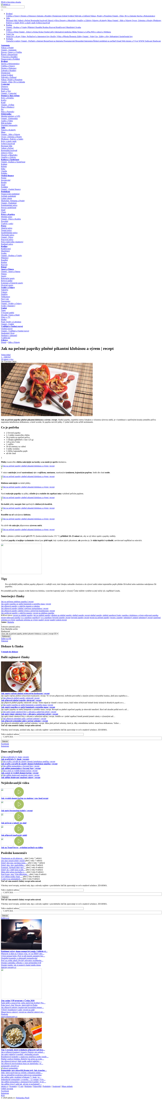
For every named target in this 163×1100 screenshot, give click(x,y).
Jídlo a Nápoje (14, 342)
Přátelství (32, 27)
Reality (4, 182)
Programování (69, 41)
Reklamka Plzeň (22, 1098)
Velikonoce (5, 297)
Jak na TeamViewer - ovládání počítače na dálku (22, 847)
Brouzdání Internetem (84, 41)
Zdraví (8, 30)
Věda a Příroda (63, 36)
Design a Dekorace (29, 16)
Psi (2, 109)
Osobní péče (49, 32)
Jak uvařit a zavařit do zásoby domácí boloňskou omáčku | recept (29, 764)
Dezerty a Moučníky (68, 20)
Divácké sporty (7, 285)
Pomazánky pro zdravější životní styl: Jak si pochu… (24, 1070)
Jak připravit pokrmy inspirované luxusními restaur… (22, 1007)
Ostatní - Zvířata (7, 105)
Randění (39, 27)
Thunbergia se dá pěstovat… (12, 858)
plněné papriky (96, 615)
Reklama (28, 1086)
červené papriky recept (61, 617)
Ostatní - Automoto (8, 50)
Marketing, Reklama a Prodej (13, 201)
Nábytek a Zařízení (82, 16)
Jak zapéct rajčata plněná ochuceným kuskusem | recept (25, 693)
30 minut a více (7, 359)
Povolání (4, 221)
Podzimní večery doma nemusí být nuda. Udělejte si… (24, 951)
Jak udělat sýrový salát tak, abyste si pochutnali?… (21, 1084)
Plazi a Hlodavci (7, 107)
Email (119, 41)
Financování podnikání (10, 194)
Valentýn (4, 290)
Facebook (5, 744)
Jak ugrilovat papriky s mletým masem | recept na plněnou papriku (27, 613)
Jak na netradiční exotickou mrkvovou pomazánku (21, 1075)
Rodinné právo (7, 244)
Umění (4, 308)
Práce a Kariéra (8, 214)
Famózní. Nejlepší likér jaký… (13, 867)
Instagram (5, 746)
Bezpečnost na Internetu (54, 41)
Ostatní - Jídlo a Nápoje (122, 20)
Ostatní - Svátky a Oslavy (11, 303)
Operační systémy (13, 41)
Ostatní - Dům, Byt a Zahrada (124, 16)
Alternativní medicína (63, 32)
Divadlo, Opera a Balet (10, 315)
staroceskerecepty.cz (9, 1016)
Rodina (9, 25)
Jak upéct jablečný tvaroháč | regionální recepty (20, 1054)
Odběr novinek (7, 1089)
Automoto (5, 45)
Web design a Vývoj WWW (133, 41)
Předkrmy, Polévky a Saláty (12, 139)
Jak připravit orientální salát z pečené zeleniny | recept (24, 721)
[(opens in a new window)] (21, 949)
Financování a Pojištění (10, 59)
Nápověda (37, 1086)
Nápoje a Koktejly (99, 20)
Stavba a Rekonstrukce (146, 16)
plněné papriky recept (81, 615)
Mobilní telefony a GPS (10, 116)
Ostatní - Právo (7, 237)
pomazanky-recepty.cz (10, 1066)
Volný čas (10, 34)
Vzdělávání (5, 338)
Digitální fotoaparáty (9, 125)
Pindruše (4, 1014)
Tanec (3, 310)
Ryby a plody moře (28, 23)
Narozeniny (5, 301)
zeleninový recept (146, 617)
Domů (3, 342)
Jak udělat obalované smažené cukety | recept (20, 777)
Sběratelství (114, 36)
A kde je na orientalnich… (11, 879)
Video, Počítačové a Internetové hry (35, 36)
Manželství (71, 27)
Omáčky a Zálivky (84, 20)
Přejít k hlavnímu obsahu (11, 2)
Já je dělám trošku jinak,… (11, 877)
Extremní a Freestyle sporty (12, 283)
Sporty (3, 276)
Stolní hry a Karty (13, 36)
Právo (3, 226)
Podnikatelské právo (9, 205)
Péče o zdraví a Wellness (101, 32)
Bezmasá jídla (12, 20)
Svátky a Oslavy (8, 287)
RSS (3, 1095)
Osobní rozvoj (6, 329)
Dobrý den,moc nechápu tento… (14, 863)
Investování (5, 180)
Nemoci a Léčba (84, 32)
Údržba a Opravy (13, 16)
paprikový (36, 617)
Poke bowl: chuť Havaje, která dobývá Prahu (19, 1005)
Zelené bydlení (68, 16)
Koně (3, 102)
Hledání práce (6, 217)
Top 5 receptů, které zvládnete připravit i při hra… (23, 1050)
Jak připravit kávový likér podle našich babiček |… (21, 1061)
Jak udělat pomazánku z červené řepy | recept (21, 768)
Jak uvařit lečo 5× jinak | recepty (15, 759)
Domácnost (57, 16)
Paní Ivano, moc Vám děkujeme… (15, 874)
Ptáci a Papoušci (7, 112)
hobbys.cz (5, 918)
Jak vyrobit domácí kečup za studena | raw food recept (24, 798)
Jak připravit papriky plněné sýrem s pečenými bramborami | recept (28, 611)
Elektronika (6, 114)
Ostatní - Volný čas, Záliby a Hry (96, 36)
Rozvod (52, 27)
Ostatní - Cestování (8, 93)
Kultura (4, 164)
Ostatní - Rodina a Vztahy (17, 27)
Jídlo (8, 18)
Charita (4, 171)
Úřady (3, 212)
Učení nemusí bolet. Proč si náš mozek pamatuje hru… (23, 956)
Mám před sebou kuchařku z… (13, 872)
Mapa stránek (67, 1086)
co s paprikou (26, 617)
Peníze (3, 178)
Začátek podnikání (8, 196)
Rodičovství (61, 27)
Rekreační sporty (8, 278)
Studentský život (7, 333)
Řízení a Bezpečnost (9, 54)
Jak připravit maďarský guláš (14, 835)
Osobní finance (7, 175)
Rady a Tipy (6, 91)
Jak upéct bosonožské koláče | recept (17, 811)
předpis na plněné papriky (61, 615)
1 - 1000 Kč (6, 357)
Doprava (4, 86)
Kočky (3, 100)
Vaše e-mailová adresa (10, 734)
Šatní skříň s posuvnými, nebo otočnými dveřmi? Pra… (23, 1003)
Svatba (78, 27)
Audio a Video (7, 121)
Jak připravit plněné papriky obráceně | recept (21, 700)
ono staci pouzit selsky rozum (13, 861)
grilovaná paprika (13, 617)
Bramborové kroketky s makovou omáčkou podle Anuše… (25, 1057)
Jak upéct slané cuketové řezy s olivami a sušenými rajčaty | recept (29, 714)
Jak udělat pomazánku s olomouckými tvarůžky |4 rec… (23, 1082)
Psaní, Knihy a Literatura (11, 322)
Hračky (53, 36)
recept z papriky (116, 617)
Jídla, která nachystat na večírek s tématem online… (22, 1073)
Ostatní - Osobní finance (11, 189)
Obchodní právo (7, 235)
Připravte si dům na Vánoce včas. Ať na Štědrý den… (22, 954)
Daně (3, 185)
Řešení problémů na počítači (105, 41)
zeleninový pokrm (131, 617)
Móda (74, 32)
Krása (41, 32)
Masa (109, 20)
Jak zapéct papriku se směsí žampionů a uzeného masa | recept (26, 604)
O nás (20, 1086)
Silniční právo (6, 228)
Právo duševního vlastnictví (12, 242)
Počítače (9, 39)
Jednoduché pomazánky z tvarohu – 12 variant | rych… (23, 1079)
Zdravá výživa (53, 20)
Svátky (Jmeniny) (8, 306)
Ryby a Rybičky (7, 98)
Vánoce (4, 292)
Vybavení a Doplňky (9, 57)
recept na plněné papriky (23, 615)
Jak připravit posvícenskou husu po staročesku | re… (22, 1063)
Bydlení (9, 14)
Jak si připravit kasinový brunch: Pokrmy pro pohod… (23, 1052)
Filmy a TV (5, 317)
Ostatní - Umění (7, 324)
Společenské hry (126, 36)
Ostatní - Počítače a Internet (32, 41)
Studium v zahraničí (9, 335)
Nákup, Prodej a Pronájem (101, 16)
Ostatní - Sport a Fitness (10, 271)
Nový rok (5, 299)
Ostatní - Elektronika (9, 118)
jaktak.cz (4, 1086)
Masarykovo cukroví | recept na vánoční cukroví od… (22, 1012)
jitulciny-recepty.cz (8, 967)
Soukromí (56, 1086)
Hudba (3, 319)
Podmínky (47, 1086)
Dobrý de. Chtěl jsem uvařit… (13, 870)
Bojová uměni (6, 281)
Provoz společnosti (8, 207)
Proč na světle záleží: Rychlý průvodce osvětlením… (22, 960)
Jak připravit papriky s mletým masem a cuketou (20, 606)
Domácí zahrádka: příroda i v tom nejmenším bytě (21, 963)
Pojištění (4, 187)
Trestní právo (6, 230)
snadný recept (43, 620)
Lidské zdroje (6, 198)
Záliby (80, 36)
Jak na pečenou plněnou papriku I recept (17, 602)
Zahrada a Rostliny (44, 16)
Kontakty (13, 1086)
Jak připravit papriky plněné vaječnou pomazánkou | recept (24, 608)
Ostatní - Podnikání (9, 203)
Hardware (157, 41)
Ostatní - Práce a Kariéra (11, 219)
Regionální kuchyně (39, 20)
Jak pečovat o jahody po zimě (13, 823)
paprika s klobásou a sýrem (133, 615)
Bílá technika (6, 123)
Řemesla (73, 36)
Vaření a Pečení (24, 20)
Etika (3, 169)
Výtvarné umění (7, 313)
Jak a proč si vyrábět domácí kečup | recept (19, 773)
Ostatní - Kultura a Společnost (13, 162)
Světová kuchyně (43, 23)
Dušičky (4, 294)
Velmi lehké (6, 355)
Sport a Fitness (7, 269)
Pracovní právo (7, 239)
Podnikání (5, 191)
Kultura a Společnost (10, 160)
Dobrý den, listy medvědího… (13, 865)
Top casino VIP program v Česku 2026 (18, 1000)
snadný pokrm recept (58, 620)
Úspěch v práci (7, 223)
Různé (4, 267)
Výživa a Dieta (12, 32)
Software (149, 41)
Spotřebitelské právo (9, 233)
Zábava (4, 340)
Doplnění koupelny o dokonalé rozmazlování (19, 958)
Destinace (5, 89)
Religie (4, 166)
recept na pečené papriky (100, 617)
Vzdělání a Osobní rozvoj (12, 326)
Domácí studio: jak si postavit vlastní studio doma (21, 965)
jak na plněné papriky (42, 615)
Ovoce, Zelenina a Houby (142, 20)
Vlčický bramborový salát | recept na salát (18, 1010)
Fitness (4, 274)
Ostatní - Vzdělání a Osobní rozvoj (15, 331)
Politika (4, 173)
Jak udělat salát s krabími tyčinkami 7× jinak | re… (21, 1077)
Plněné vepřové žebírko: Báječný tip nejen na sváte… (22, 1059)
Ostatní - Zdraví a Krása (29, 32)
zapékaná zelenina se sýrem (27, 620)
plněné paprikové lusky (112, 615)
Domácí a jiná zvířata (10, 96)
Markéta (10, 622)
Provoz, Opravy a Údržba (11, 52)
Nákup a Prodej (7, 48)
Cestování (5, 84)
